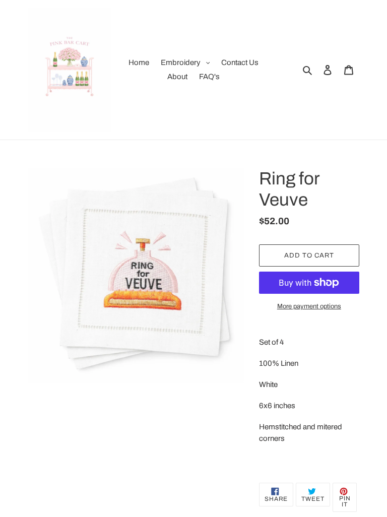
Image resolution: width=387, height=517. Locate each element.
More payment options (309, 306)
